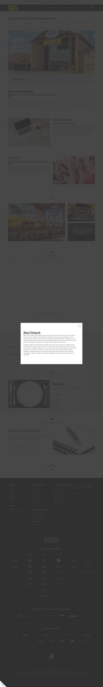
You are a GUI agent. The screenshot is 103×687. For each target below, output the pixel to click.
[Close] (79, 325)
